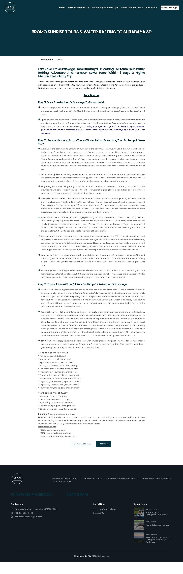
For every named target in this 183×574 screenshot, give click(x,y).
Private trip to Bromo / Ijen (105, 7)
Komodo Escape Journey (157, 525)
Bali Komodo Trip (83, 556)
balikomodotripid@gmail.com (28, 516)
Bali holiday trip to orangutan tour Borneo (157, 513)
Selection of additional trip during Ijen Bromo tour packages (158, 539)
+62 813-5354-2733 (24, 513)
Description (47, 59)
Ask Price (103, 444)
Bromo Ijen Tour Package (104, 509)
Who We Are (151, 7)
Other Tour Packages (132, 7)
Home (62, 7)
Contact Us (98, 513)
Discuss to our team (82, 444)
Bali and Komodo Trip (78, 7)
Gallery (59, 59)
